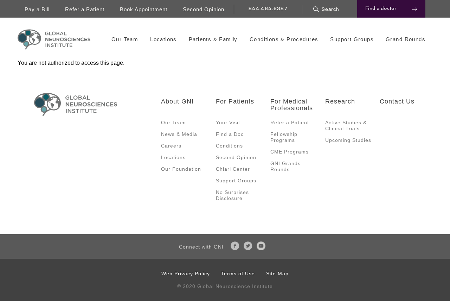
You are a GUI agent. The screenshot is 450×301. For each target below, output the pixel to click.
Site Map (277, 273)
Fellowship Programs (283, 137)
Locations (163, 39)
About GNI (177, 101)
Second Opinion (203, 9)
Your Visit (228, 122)
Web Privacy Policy (185, 273)
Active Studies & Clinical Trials (346, 125)
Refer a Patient (84, 9)
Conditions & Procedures (284, 39)
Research (340, 101)
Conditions (229, 146)
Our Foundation (181, 169)
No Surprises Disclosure (232, 195)
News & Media (179, 134)
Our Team (124, 39)
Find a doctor (380, 8)
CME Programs (289, 152)
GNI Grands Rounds (285, 166)
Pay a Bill (37, 9)
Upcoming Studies (348, 140)
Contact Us (397, 101)
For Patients (235, 101)
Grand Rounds (405, 39)
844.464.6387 (268, 8)
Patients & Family (213, 39)
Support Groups (352, 39)
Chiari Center (233, 169)
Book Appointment (143, 9)
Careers (171, 146)
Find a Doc (230, 134)
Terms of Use (238, 273)
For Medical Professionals (291, 105)
